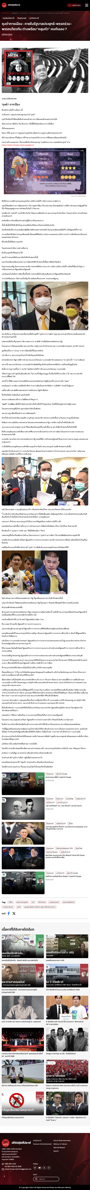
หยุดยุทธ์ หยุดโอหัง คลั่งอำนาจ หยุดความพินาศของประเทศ (39, 907)
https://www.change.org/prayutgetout (18, 144)
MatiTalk (79, 848)
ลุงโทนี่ (19, 907)
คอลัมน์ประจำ (9, 18)
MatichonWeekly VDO (64, 848)
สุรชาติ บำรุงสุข (61, 774)
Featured (21, 18)
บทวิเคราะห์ (34, 18)
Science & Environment (42, 1144)
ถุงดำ (33, 902)
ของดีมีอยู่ (69, 798)
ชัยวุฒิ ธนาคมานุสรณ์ (22, 902)
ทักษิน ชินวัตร (42, 902)
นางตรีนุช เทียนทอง (8, 907)
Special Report (52, 852)
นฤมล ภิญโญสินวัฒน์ (68, 902)
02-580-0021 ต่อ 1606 (13, 1166)
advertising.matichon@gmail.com (18, 1169)
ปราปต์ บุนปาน (62, 802)
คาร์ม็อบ (10, 902)
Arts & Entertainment (61, 1140)
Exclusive (49, 798)
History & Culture (60, 1144)
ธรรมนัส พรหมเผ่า (54, 902)
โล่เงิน (71, 823)
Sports (55, 1151)
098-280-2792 (10, 1163)
